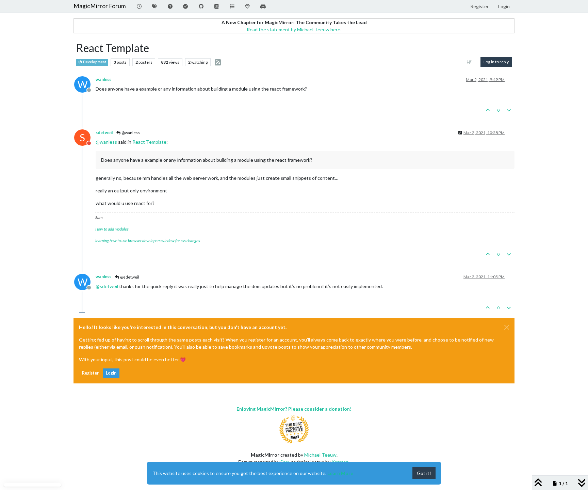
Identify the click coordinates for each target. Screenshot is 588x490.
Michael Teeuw (320, 455)
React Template (149, 142)
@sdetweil (129, 277)
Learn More (340, 473)
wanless (103, 79)
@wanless (130, 132)
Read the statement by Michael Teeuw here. (294, 29)
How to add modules (112, 229)
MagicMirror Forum (100, 6)
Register (90, 373)
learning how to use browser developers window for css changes (147, 240)
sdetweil (104, 132)
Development (94, 62)
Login (111, 373)
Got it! (424, 473)
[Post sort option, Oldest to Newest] (469, 62)
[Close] (506, 327)
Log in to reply (496, 61)
